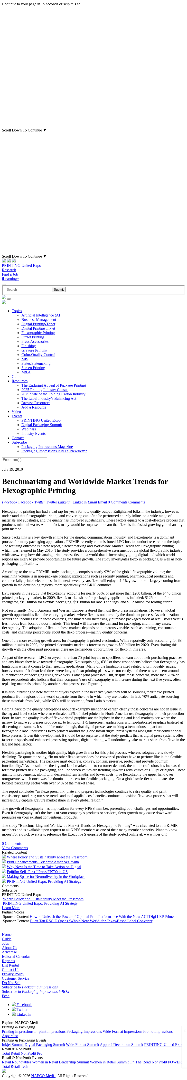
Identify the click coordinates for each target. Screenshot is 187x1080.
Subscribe (19, 442)
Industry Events (33, 433)
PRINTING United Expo (21, 265)
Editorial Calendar (16, 956)
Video (16, 412)
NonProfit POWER (167, 1062)
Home (6, 934)
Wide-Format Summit (82, 1045)
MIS (24, 359)
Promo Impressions (158, 1031)
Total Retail (11, 1053)
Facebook (24, 1005)
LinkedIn (23, 1014)
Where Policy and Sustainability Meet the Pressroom (47, 857)
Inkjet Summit (13, 1045)
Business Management (38, 319)
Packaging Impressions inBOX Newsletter (54, 451)
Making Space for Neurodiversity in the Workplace (46, 877)
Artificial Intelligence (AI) (41, 315)
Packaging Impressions (84, 1031)
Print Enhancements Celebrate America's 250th (43, 862)
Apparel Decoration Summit (121, 1045)
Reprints (8, 961)
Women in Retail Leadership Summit (60, 1062)
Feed (5, 996)
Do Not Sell (11, 983)
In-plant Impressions (49, 1031)
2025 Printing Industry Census (44, 390)
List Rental (10, 965)
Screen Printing (33, 368)
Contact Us (10, 970)
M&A (26, 372)
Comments (136, 502)
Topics (17, 311)
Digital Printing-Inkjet (38, 328)
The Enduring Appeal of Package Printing (53, 385)
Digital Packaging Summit (41, 425)
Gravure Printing (34, 350)
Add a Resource (33, 407)
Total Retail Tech (15, 1066)
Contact (18, 438)
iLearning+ (10, 279)
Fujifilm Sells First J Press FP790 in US (37, 872)
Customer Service (15, 978)
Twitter (22, 1009)
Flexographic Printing (38, 333)
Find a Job (10, 274)
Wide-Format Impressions (122, 1031)
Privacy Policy (13, 974)
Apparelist (10, 1036)
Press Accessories (34, 341)
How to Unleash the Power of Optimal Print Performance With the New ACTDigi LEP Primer (102, 916)
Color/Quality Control (38, 355)
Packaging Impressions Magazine (47, 447)
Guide (16, 376)
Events (17, 416)
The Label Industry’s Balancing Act (48, 398)
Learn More (11, 908)
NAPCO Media (43, 1076)
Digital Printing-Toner (38, 324)
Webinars (28, 429)
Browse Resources (35, 403)
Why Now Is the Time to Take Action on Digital (44, 867)
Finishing (28, 346)
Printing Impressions (17, 1031)
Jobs (5, 943)
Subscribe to (30, 987)
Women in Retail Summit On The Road (120, 1062)
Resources (20, 381)
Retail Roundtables (16, 1062)
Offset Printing (32, 337)
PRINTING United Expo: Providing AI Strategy (44, 881)
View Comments (15, 848)
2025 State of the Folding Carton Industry (53, 394)
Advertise (9, 952)
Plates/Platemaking (35, 363)
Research (9, 270)
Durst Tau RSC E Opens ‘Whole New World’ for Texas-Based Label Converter (91, 921)
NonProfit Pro (31, 1053)
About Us (9, 948)
